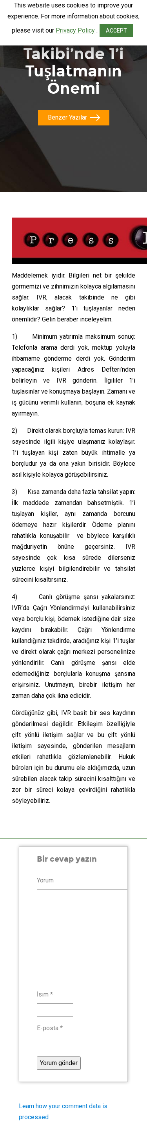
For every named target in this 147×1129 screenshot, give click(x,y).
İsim (45, 994)
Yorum (45, 880)
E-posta (50, 1028)
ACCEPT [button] (116, 30)
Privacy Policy (75, 30)
